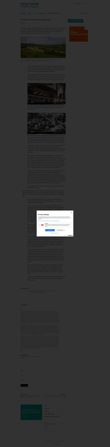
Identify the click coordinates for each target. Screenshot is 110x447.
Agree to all (50, 230)
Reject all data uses (55, 233)
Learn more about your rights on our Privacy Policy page (48, 220)
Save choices (60, 230)
